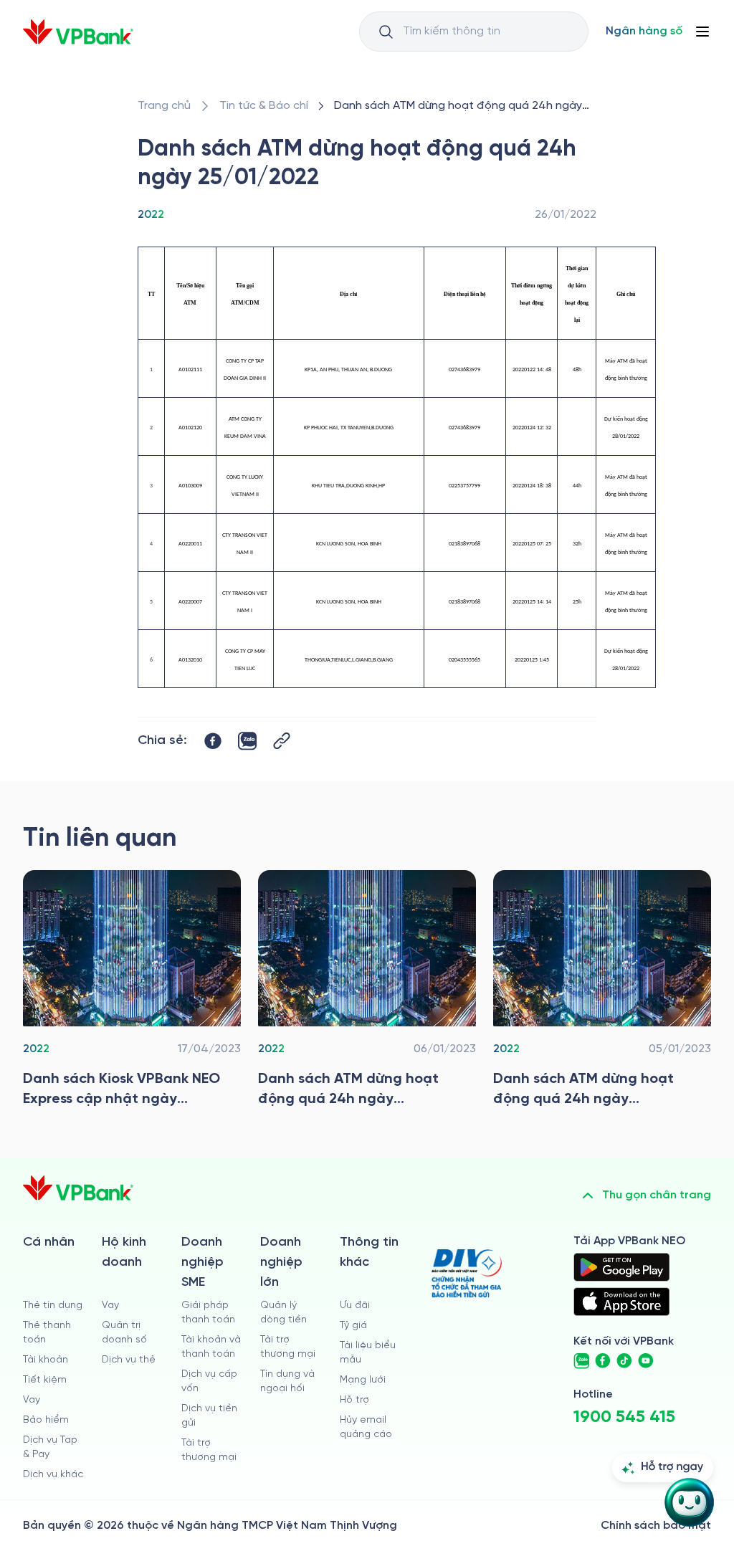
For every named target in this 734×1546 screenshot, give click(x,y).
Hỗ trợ (354, 1400)
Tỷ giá (353, 1325)
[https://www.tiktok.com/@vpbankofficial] (624, 1361)
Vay (31, 1400)
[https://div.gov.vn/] (467, 1273)
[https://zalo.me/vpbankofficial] (581, 1361)
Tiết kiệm (45, 1380)
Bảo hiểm (46, 1420)
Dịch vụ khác (53, 1474)
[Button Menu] (702, 31)
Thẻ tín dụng (52, 1305)
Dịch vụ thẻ (129, 1360)
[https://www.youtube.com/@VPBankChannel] (646, 1361)
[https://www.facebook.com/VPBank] (603, 1361)
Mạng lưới (363, 1380)
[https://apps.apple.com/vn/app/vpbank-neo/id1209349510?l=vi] (621, 1301)
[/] (78, 31)
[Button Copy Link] (281, 741)
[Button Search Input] (385, 31)
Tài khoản (45, 1360)
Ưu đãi (355, 1305)
